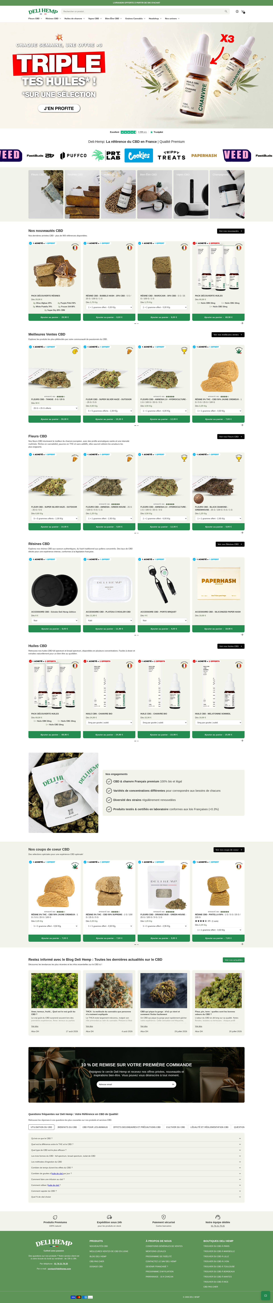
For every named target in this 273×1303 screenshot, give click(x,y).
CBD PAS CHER (97, 1261)
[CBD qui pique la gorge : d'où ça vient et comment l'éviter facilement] (164, 1003)
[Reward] (265, 1295)
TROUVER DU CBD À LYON (216, 1261)
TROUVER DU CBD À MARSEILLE (219, 1251)
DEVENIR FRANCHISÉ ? (157, 1266)
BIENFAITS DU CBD (67, 1127)
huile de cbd (57, 1173)
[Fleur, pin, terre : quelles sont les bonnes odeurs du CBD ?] (218, 1003)
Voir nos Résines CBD (228, 544)
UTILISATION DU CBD (41, 1127)
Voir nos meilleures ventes (226, 334)
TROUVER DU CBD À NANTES (217, 1276)
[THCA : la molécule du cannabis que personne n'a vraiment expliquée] (109, 1003)
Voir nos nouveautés (229, 231)
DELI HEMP (195, 1297)
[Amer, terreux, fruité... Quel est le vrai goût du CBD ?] (54, 1003)
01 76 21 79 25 (218, 1226)
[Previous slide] (30, 194)
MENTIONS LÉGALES (156, 1251)
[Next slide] (242, 194)
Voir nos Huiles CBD (229, 646)
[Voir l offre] (136, 75)
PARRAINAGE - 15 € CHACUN (159, 1276)
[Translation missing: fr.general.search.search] (226, 11)
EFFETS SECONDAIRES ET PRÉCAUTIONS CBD (137, 1127)
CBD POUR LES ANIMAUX (95, 1127)
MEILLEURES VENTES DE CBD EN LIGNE (109, 1251)
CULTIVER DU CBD (175, 1127)
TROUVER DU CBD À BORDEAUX (219, 1271)
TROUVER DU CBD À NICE (215, 1282)
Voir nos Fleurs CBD (229, 437)
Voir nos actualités (233, 960)
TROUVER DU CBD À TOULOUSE (219, 1266)
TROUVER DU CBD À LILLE (216, 1256)
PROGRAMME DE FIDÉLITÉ (159, 1256)
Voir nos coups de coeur (227, 850)
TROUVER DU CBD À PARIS (216, 1246)
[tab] (135, 425)
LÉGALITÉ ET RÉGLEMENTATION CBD (209, 1127)
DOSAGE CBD (96, 1266)
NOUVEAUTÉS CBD (99, 1246)
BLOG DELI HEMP (98, 1256)
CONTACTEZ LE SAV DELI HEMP (161, 1261)
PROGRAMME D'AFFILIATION (159, 1271)
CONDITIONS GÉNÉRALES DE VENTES (164, 1246)
